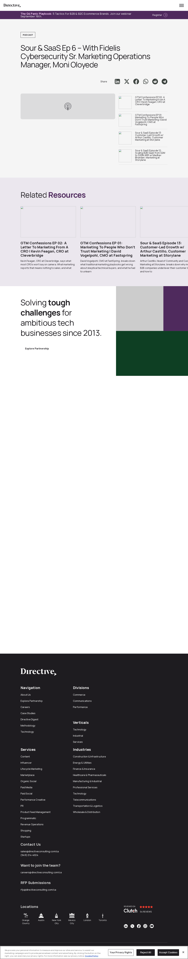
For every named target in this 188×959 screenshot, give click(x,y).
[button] (117, 81)
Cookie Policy (91, 956)
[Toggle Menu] (181, 5)
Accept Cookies (168, 952)
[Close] (183, 952)
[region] (94, 952)
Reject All (145, 952)
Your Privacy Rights (121, 952)
